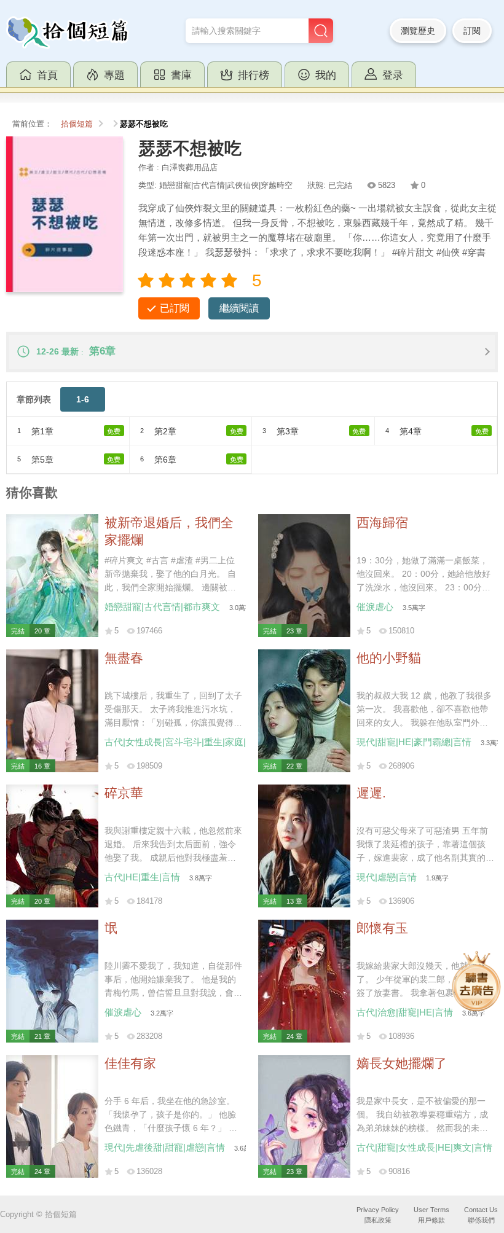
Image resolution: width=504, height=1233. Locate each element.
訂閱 (472, 31)
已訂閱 (174, 308)
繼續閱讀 (239, 308)
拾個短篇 (77, 124)
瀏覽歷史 (418, 31)
